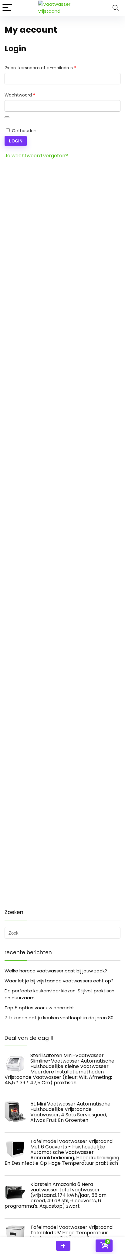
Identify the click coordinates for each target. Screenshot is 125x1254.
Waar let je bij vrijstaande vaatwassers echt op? (59, 981)
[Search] (115, 8)
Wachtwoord (27, 95)
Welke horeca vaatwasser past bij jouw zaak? (56, 971)
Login (15, 141)
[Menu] (7, 8)
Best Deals (63, 1246)
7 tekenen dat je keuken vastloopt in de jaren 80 (59, 1017)
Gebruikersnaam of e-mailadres (47, 67)
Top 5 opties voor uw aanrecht (39, 1007)
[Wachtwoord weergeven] (7, 117)
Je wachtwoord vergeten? (36, 155)
